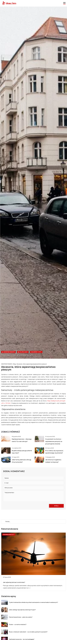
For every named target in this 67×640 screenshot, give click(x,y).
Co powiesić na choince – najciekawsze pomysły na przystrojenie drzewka (53, 441)
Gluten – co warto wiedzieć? (17, 624)
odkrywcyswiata (9, 352)
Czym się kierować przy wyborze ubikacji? (48, 582)
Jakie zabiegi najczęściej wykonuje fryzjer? (22, 610)
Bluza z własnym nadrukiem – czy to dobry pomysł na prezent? (28, 632)
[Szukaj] (3, 521)
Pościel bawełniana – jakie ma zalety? (20, 617)
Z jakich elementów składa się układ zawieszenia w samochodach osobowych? (33, 602)
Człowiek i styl (36, 352)
